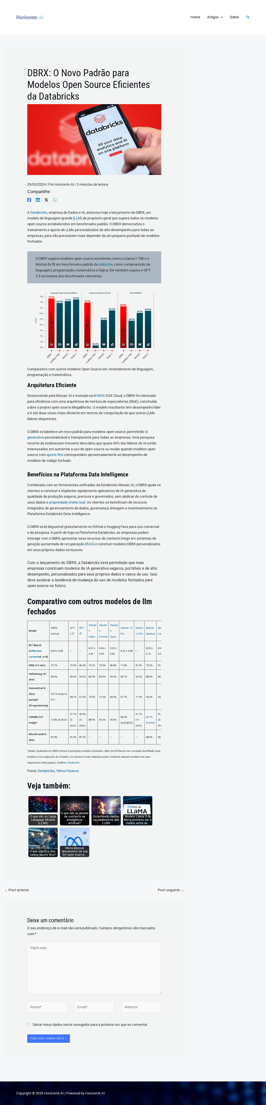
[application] (221, 17)
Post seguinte (171, 890)
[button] (248, 17)
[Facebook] (29, 200)
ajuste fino (55, 455)
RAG (89, 544)
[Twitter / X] (46, 200)
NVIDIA (99, 396)
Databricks (38, 212)
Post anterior (16, 890)
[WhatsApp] (55, 200)
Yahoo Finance (67, 771)
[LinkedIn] (38, 200)
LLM (77, 218)
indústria (106, 264)
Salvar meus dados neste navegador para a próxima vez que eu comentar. (90, 1025)
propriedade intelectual (67, 502)
